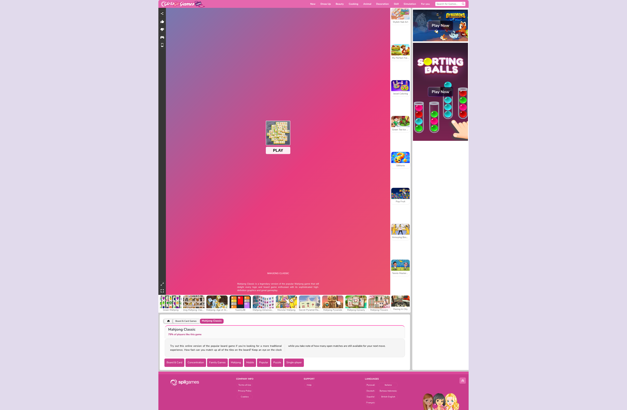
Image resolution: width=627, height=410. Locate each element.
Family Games (217, 362)
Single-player (294, 362)
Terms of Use (244, 385)
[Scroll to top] (462, 380)
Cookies (245, 396)
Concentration (196, 362)
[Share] (162, 13)
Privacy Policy (245, 390)
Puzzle (277, 362)
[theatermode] (162, 284)
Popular (263, 362)
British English (388, 396)
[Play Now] (440, 41)
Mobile (250, 362)
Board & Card (174, 362)
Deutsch (371, 390)
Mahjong (236, 362)
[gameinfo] (162, 37)
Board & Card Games (186, 321)
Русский (371, 385)
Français (370, 402)
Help (309, 385)
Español (371, 396)
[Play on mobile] (162, 46)
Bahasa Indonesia (388, 390)
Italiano (388, 385)
